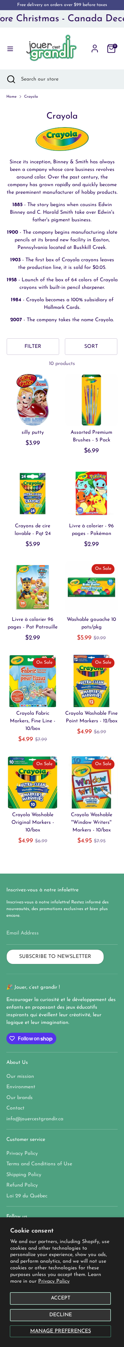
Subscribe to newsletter (55, 956)
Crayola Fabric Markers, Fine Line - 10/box (32, 721)
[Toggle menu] (8, 48)
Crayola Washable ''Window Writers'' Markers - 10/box (91, 822)
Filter (32, 346)
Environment (20, 1087)
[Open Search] (10, 79)
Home (11, 97)
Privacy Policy (54, 1281)
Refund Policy (22, 1185)
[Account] (94, 46)
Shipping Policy (23, 1174)
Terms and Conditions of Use (39, 1164)
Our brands (19, 1097)
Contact (15, 1108)
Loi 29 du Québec (26, 1196)
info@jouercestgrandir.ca (34, 1119)
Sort (91, 346)
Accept (60, 1298)
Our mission (20, 1076)
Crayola (31, 97)
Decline (60, 1315)
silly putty (33, 432)
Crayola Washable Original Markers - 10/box (32, 822)
